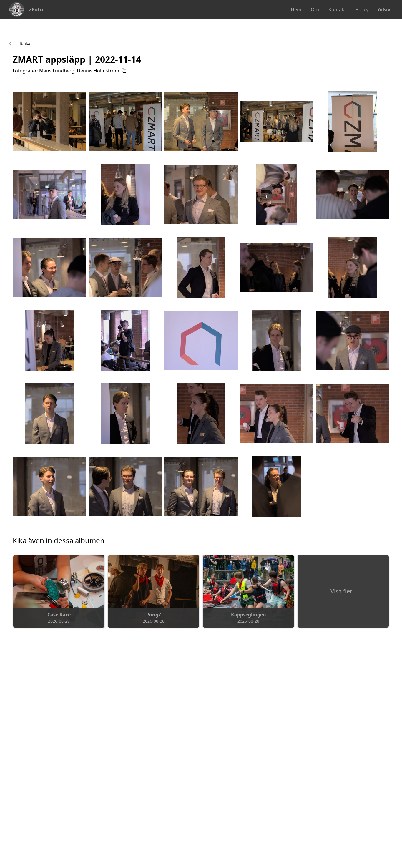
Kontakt (337, 9)
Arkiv (384, 9)
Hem (296, 9)
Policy (362, 9)
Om (315, 9)
